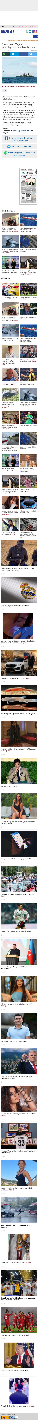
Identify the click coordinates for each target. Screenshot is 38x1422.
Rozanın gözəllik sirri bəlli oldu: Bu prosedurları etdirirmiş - (17, 1189)
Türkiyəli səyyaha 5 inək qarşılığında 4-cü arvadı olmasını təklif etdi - (17, 569)
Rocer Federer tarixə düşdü (10, 786)
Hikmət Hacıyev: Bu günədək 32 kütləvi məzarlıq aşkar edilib (18, 968)
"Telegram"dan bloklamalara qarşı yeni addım (16, 859)
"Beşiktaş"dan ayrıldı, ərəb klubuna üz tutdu (16, 931)
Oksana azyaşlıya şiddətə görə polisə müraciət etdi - (19, 1115)
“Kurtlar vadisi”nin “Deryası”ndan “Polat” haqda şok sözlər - (18, 750)
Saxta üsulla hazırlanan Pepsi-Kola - (16, 1263)
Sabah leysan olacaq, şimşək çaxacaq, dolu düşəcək (16, 1226)
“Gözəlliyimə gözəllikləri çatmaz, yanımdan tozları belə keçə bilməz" (18, 822)
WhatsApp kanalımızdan (21, 131)
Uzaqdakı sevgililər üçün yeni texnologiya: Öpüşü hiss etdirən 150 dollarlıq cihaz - (18, 642)
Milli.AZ (7, 31)
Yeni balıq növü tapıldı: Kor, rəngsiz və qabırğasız (18, 714)
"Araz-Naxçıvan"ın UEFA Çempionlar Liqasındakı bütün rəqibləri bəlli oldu (18, 1299)
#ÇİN (4, 90)
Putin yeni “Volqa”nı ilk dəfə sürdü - (15, 678)
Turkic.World (33, 27)
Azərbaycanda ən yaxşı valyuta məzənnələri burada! (24, 40)
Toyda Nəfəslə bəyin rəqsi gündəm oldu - (17, 1406)
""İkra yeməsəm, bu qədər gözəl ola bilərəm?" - (17, 1005)
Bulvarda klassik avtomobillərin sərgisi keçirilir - (17, 895)
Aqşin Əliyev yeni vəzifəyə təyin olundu (14, 1041)
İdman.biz (25, 27)
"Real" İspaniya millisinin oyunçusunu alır (15, 606)
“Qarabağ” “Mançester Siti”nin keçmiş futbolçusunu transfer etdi (18, 1152)
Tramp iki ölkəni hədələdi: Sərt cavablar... (15, 1371)
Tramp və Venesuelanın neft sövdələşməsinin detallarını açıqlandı (16, 1077)
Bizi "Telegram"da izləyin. (21, 146)
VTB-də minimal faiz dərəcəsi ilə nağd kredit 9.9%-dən (19, 86)
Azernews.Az (16, 27)
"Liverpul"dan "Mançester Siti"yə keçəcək (15, 1335)
